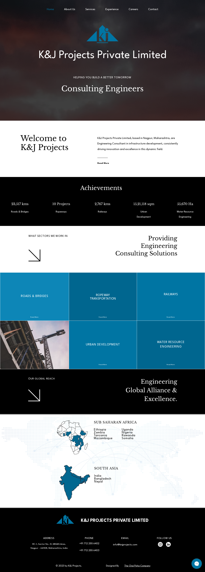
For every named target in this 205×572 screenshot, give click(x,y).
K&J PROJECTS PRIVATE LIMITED (114, 520)
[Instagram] (160, 544)
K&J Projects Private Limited (102, 55)
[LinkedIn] (168, 544)
